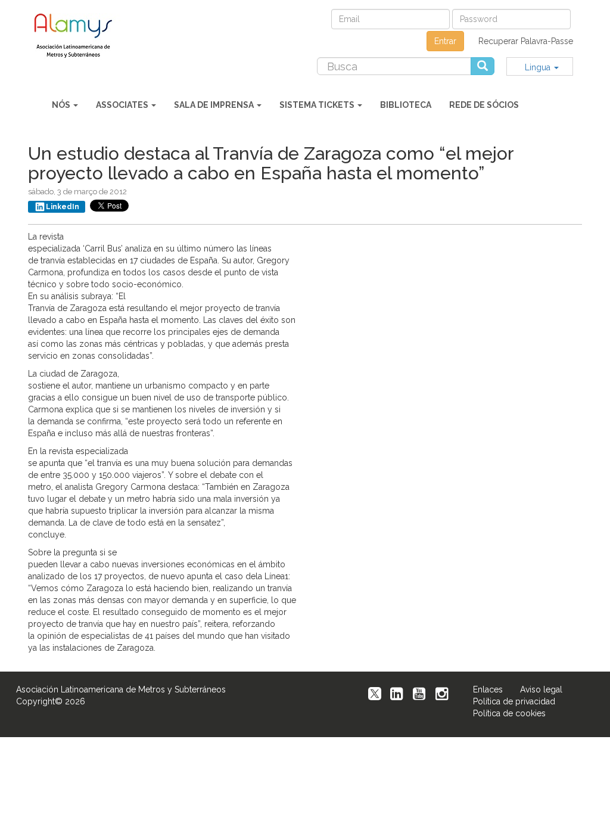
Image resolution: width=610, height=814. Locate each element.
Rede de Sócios (484, 105)
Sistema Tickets (317, 105)
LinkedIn (62, 207)
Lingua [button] (539, 67)
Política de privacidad (514, 701)
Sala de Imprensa (215, 105)
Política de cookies (509, 713)
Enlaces (488, 689)
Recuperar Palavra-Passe (525, 41)
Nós (62, 105)
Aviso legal (541, 689)
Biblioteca (405, 105)
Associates (123, 105)
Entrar (445, 41)
